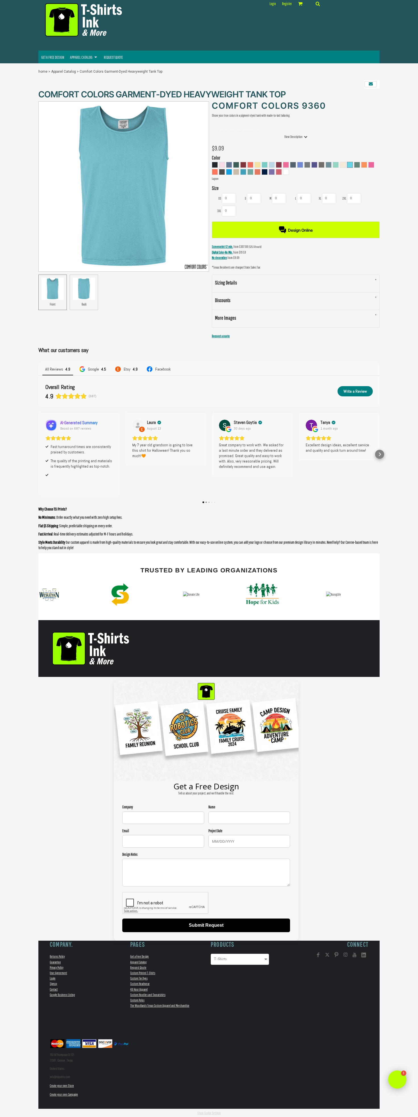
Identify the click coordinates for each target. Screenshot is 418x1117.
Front (52, 304)
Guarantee (55, 962)
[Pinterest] (336, 955)
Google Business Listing (62, 995)
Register (287, 4)
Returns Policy (57, 956)
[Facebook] (318, 955)
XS (219, 198)
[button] (317, 3)
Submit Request (206, 925)
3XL (219, 211)
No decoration (219, 258)
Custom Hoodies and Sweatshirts (147, 995)
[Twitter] (327, 955)
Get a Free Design (139, 956)
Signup (53, 984)
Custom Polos (137, 1000)
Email (125, 831)
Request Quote (138, 967)
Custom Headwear (140, 984)
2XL (344, 198)
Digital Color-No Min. (222, 252)
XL (320, 198)
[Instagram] (345, 955)
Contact (54, 989)
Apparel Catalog (63, 72)
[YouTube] (355, 955)
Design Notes (130, 854)
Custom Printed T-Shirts (142, 973)
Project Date (215, 831)
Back (84, 304)
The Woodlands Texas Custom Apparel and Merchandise (159, 1005)
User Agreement (58, 973)
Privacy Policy (56, 967)
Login (273, 4)
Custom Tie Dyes (139, 978)
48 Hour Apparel (139, 989)
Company (127, 807)
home (42, 72)
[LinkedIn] (364, 955)
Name (211, 807)
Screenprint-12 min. (222, 246)
